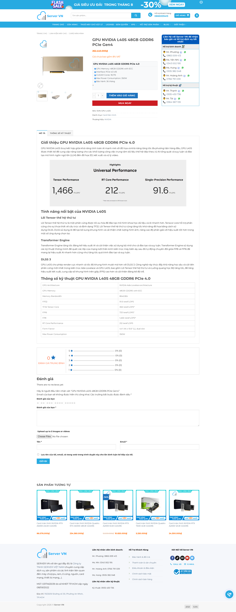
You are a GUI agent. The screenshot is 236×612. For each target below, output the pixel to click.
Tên (39, 442)
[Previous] (41, 63)
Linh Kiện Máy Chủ (58, 33)
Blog (166, 25)
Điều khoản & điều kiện (143, 568)
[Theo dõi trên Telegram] (192, 558)
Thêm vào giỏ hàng (122, 95)
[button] (182, 15)
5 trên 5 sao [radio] (70, 403)
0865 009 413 (173, 55)
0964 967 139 (173, 102)
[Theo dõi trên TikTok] (177, 558)
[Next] (83, 63)
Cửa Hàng (72, 25)
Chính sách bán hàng (142, 579)
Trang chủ (58, 25)
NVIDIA (108, 119)
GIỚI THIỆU (179, 25)
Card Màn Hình (76, 33)
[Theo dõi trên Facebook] (172, 558)
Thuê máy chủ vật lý (92, 25)
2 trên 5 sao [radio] (42, 403)
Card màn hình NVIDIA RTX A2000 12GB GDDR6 (182, 524)
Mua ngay (125, 103)
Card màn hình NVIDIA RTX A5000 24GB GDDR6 (50, 524)
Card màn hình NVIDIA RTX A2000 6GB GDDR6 (116, 524)
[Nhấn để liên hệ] (229, 594)
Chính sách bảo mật (141, 573)
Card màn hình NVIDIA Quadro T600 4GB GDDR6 (150, 524)
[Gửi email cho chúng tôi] (182, 558)
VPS (133, 25)
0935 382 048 (173, 71)
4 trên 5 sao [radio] (58, 403)
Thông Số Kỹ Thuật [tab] (60, 133)
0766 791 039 (173, 79)
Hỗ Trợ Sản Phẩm (149, 25)
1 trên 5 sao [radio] (37, 403)
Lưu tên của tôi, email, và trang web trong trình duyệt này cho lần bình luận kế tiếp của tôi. (87, 454)
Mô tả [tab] (42, 133)
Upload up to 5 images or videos (53, 431)
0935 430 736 (173, 94)
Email (123, 442)
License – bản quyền (117, 25)
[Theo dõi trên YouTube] (187, 558)
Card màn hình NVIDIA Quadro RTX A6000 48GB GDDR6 (84, 524)
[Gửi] (136, 15)
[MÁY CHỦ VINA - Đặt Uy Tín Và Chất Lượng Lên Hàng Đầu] (50, 15)
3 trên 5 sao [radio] (49, 403)
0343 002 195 (173, 63)
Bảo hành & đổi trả (141, 557)
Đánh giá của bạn (46, 399)
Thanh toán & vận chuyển (144, 562)
